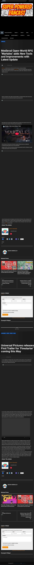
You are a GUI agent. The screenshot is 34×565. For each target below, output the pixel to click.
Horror (8, 333)
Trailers (11, 333)
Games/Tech (7, 35)
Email (14, 299)
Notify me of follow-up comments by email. (10, 310)
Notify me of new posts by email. (8, 312)
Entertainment (14, 35)
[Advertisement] (17, 23)
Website (24, 299)
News (27, 32)
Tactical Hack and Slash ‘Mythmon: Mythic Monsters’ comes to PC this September (24, 272)
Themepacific (24, 563)
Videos (22, 32)
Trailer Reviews (4, 38)
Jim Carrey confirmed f (9, 0)
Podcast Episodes (8, 32)
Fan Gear (12, 38)
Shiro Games (16, 69)
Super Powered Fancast (17, 563)
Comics (16, 32)
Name (3, 299)
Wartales (3, 68)
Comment (4, 535)
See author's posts (14, 231)
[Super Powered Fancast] (2, 32)
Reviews (22, 35)
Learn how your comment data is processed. (18, 317)
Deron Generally (5, 65)
